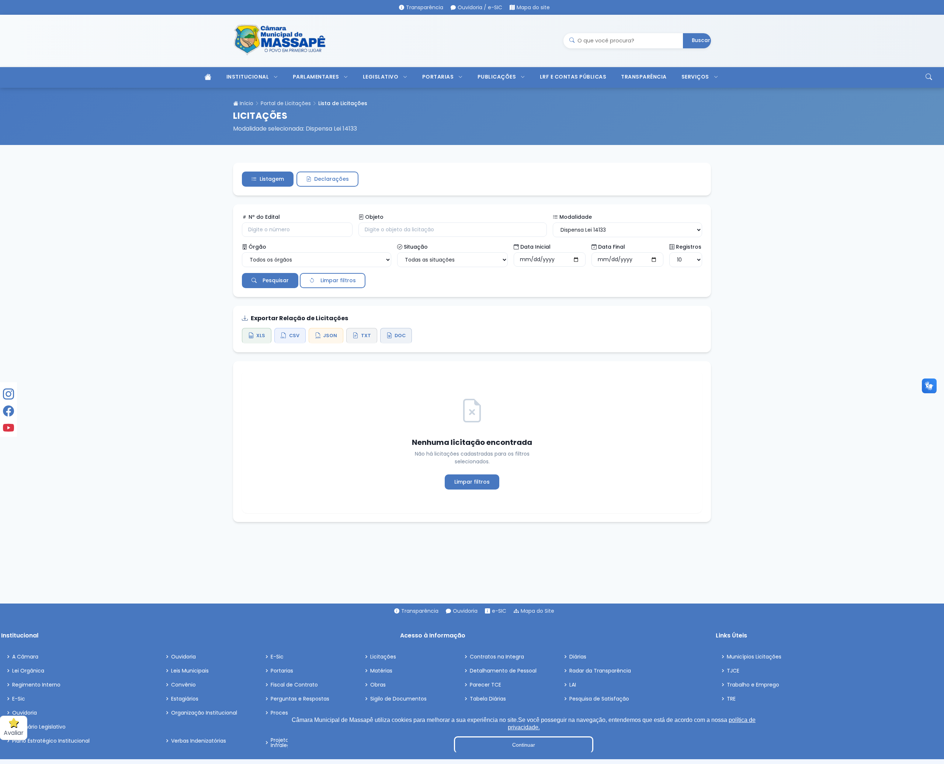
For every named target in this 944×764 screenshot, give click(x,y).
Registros (688, 246)
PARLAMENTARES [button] (316, 76)
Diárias (577, 656)
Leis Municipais (190, 670)
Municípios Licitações (754, 656)
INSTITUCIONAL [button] (247, 76)
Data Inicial (535, 246)
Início (245, 103)
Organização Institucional (204, 712)
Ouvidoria (24, 712)
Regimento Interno (36, 684)
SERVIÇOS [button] (695, 76)
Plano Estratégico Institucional (51, 740)
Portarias (282, 670)
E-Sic (18, 698)
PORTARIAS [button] (438, 76)
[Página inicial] (207, 77)
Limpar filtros (338, 280)
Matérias (381, 670)
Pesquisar (276, 280)
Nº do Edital (264, 217)
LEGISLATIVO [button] (381, 76)
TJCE (733, 670)
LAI (572, 684)
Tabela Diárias (488, 698)
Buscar (701, 40)
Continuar (523, 745)
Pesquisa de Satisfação (599, 698)
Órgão (257, 246)
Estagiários (184, 698)
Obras (378, 684)
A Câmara (25, 656)
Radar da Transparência (600, 670)
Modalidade (575, 217)
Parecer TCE (485, 684)
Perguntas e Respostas (300, 698)
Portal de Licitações (286, 103)
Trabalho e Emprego (753, 684)
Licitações (383, 656)
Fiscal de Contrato (294, 684)
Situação (416, 246)
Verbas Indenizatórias (198, 740)
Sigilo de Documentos (398, 698)
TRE (731, 698)
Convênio (183, 684)
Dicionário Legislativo (39, 726)
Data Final (611, 246)
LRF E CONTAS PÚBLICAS (573, 76)
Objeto (374, 217)
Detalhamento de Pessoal (503, 670)
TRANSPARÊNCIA (644, 76)
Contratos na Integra (497, 656)
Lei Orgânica (28, 670)
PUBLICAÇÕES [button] (497, 76)
